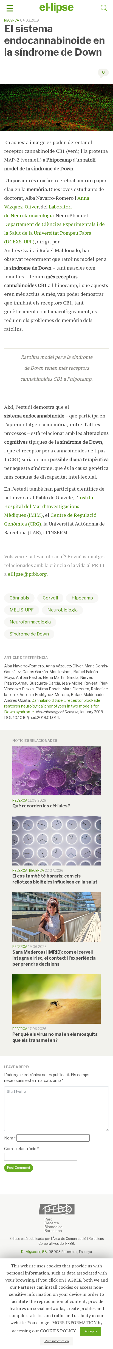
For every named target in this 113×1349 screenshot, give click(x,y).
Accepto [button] (91, 1331)
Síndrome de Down (29, 634)
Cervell (50, 598)
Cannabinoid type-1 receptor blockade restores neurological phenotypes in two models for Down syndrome (52, 706)
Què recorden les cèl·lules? (41, 805)
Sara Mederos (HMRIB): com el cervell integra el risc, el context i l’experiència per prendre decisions (54, 958)
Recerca (11, 20)
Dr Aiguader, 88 (34, 1252)
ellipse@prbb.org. (28, 574)
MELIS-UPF (22, 610)
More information (56, 1341)
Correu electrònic (21, 1148)
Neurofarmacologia (30, 622)
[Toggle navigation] (9, 8)
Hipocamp (82, 598)
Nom (10, 1138)
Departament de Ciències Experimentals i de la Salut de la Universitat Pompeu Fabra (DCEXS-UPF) (54, 233)
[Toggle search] (104, 8)
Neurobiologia (62, 610)
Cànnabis (19, 598)
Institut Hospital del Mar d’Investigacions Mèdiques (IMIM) (49, 506)
